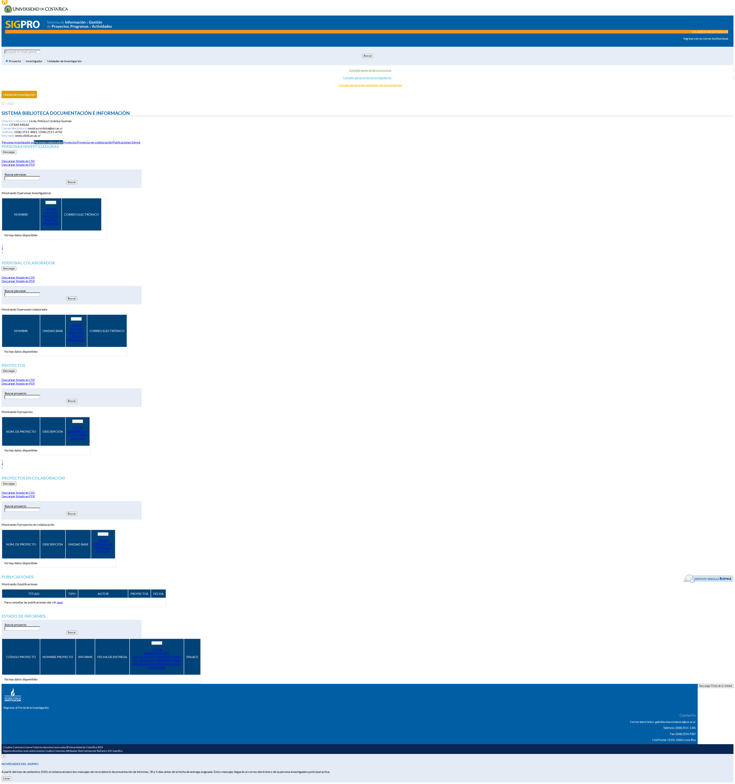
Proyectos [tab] (70, 142)
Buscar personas (15, 174)
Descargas (9, 152)
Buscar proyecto (15, 393)
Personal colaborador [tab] (48, 142)
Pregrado (50, 223)
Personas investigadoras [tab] (18, 142)
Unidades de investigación (64, 61)
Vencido (78, 438)
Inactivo (51, 216)
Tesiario (51, 220)
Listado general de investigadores (367, 77)
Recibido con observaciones (157, 660)
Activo (51, 212)
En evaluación (157, 653)
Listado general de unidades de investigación (370, 85)
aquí (60, 602)
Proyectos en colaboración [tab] (94, 142)
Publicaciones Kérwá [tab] (126, 142)
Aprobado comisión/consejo (156, 664)
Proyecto (15, 61)
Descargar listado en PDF (18, 164)
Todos (51, 209)
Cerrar (6, 778)
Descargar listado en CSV (18, 161)
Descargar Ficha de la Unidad (715, 685)
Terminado (77, 435)
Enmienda (156, 667)
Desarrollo (77, 431)
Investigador (34, 61)
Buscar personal (15, 291)
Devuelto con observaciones (156, 656)
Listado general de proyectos (370, 70)
